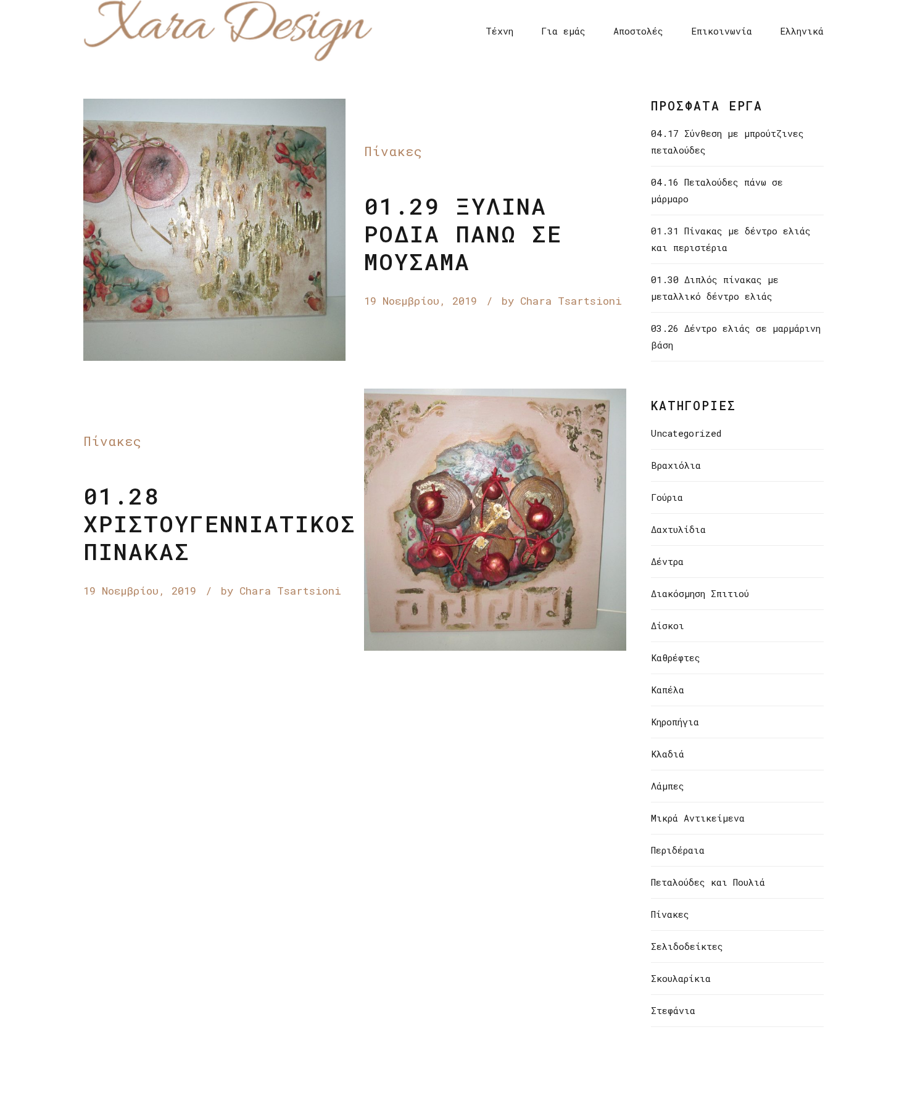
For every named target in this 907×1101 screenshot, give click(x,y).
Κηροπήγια (675, 721)
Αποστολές (638, 31)
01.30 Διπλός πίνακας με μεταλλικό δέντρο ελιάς (715, 287)
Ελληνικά (802, 31)
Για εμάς (563, 31)
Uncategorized (686, 433)
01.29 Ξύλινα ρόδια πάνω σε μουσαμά (463, 233)
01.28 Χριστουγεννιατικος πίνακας (219, 523)
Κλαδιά (667, 754)
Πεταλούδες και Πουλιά (708, 882)
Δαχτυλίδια (678, 529)
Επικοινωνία (721, 31)
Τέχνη (499, 31)
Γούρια (667, 497)
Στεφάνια (673, 1010)
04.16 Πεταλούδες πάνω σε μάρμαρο (717, 190)
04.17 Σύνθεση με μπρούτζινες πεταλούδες (727, 141)
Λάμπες (667, 786)
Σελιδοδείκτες (687, 946)
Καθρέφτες (675, 657)
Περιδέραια (678, 850)
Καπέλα (667, 689)
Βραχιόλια (676, 465)
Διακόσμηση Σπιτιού (700, 593)
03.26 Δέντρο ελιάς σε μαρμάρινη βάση (736, 336)
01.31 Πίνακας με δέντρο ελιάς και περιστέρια (731, 239)
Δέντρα (667, 561)
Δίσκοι (667, 625)
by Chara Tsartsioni (562, 301)
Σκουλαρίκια (681, 978)
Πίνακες (393, 151)
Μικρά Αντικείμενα (698, 818)
